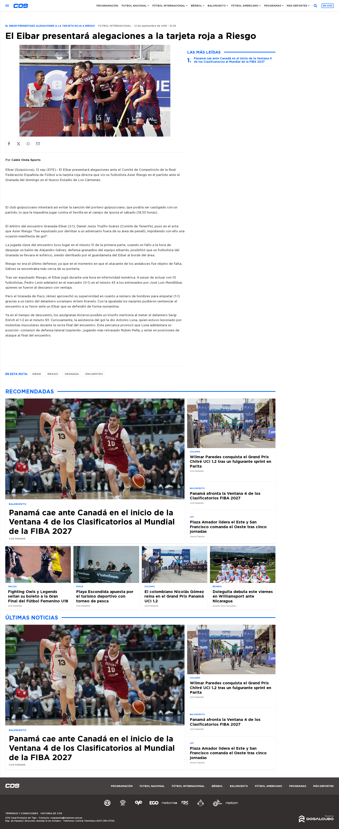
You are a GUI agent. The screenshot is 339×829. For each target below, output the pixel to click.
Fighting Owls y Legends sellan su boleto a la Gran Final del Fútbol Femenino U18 (38, 596)
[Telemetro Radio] (216, 805)
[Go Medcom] (169, 805)
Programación (107, 5)
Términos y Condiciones (21, 813)
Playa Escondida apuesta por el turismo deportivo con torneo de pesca (104, 596)
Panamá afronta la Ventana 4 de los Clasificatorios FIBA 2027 (225, 495)
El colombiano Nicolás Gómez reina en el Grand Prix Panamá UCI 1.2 (174, 596)
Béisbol (196, 5)
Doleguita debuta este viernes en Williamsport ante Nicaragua (243, 596)
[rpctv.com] (123, 805)
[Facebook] (9, 144)
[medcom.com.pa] (231, 805)
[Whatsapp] (28, 144)
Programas (272, 5)
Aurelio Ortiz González (224, 606)
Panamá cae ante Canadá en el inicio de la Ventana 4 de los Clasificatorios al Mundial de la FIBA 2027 (233, 60)
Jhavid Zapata (197, 537)
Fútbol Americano (244, 5)
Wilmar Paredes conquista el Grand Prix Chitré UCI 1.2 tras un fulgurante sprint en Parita (230, 461)
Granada (72, 374)
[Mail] (38, 144)
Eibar (36, 374)
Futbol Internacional (114, 26)
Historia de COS (51, 813)
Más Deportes (297, 5)
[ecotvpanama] (154, 805)
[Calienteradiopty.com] (200, 805)
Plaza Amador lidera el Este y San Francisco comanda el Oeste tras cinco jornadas (228, 526)
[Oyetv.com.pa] (138, 805)
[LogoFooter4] (185, 805)
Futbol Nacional (134, 5)
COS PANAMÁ (17, 538)
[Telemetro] (107, 805)
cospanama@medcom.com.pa (66, 818)
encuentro (94, 374)
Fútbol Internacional (168, 5)
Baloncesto (217, 5)
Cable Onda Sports (26, 159)
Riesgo (52, 374)
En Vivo (327, 6)
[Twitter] (18, 144)
